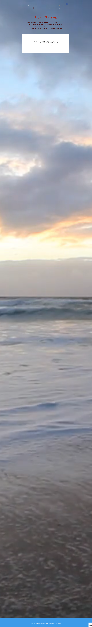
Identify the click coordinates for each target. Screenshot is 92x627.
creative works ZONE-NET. (45, 623)
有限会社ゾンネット (33, 623)
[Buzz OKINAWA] (67, 4)
